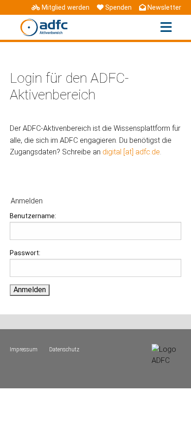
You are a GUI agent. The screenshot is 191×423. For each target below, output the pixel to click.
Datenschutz (64, 349)
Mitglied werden (65, 8)
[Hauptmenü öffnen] (166, 27)
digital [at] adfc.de (131, 151)
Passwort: (25, 253)
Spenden (118, 8)
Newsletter (164, 8)
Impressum (24, 349)
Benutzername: (33, 216)
